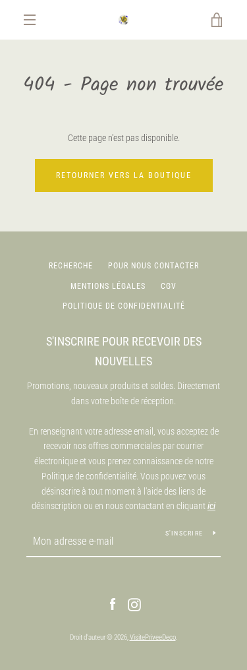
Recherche (71, 265)
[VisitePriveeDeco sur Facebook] (112, 604)
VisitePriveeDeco (153, 637)
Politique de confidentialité (124, 306)
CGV (169, 286)
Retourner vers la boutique (124, 175)
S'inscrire (184, 533)
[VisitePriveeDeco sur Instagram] (134, 604)
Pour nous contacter (153, 265)
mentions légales (108, 286)
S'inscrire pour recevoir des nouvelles (124, 351)
